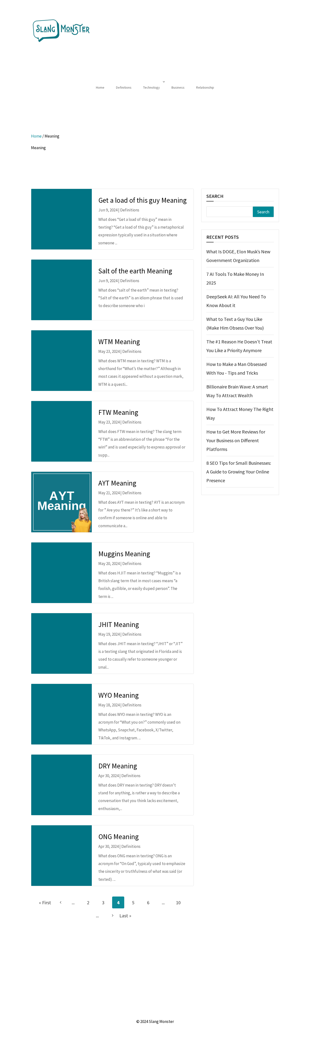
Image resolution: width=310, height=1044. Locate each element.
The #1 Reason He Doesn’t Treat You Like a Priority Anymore (239, 346)
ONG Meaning (118, 836)
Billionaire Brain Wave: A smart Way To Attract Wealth (237, 391)
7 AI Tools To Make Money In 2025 (235, 278)
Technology (151, 87)
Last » (125, 916)
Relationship (205, 87)
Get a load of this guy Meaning (142, 200)
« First (45, 902)
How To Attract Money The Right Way (239, 413)
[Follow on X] (150, 963)
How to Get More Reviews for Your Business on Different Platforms (235, 440)
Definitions (124, 87)
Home (100, 87)
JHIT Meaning (118, 624)
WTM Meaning (119, 341)
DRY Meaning (117, 765)
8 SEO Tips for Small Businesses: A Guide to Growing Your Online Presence (238, 471)
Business (178, 87)
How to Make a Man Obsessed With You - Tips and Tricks (236, 368)
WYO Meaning (118, 695)
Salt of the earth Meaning (135, 270)
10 (178, 902)
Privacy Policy (175, 1010)
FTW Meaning (118, 412)
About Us (131, 1010)
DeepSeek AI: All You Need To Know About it (236, 301)
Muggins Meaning (124, 553)
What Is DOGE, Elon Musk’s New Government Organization (238, 255)
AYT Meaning (117, 483)
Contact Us (152, 1010)
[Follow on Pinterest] (160, 963)
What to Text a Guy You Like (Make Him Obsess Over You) (235, 323)
